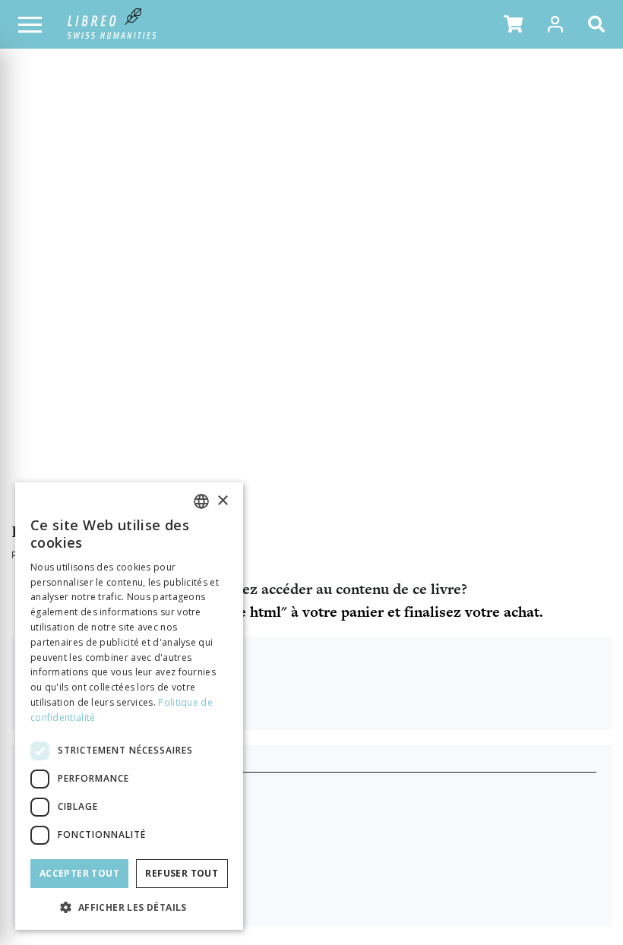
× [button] (222, 501)
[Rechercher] (599, 24)
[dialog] (129, 706)
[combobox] (201, 501)
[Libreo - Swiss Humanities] (112, 24)
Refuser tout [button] (181, 873)
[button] (513, 24)
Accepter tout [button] (79, 873)
